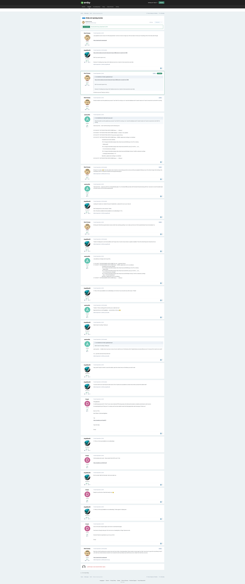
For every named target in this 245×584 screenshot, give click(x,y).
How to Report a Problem (152, 13)
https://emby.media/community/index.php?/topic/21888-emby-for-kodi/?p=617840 (110, 52)
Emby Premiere (110, 6)
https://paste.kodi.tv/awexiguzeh (100, 40)
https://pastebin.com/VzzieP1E (99, 420)
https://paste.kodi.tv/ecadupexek (100, 557)
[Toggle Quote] (95, 76)
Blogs (104, 6)
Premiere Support (133, 580)
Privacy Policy (113, 580)
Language (102, 580)
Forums (89, 6)
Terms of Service (124, 580)
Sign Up (161, 2)
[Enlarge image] (103, 170)
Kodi (95, 22)
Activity (117, 6)
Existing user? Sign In (152, 2)
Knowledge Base (96, 6)
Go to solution (86, 26)
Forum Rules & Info (141, 580)
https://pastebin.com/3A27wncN (100, 462)
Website (83, 6)
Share (151, 22)
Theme (107, 580)
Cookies (118, 580)
